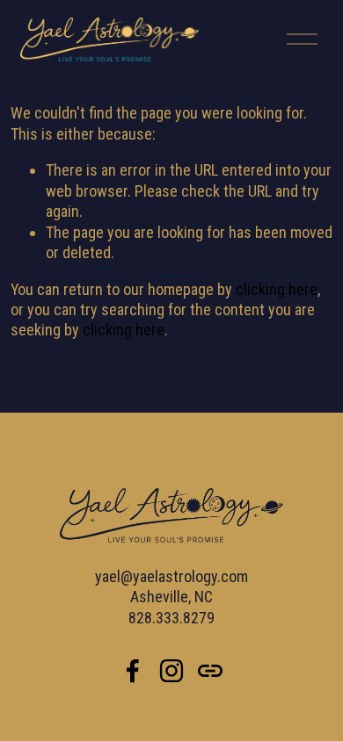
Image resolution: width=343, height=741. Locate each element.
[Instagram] (171, 670)
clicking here (276, 289)
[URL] (210, 670)
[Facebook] (132, 670)
